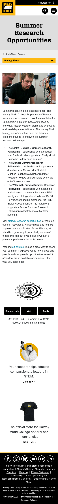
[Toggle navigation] (54, 11)
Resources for (44, 2)
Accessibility (16, 475)
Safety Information (15, 465)
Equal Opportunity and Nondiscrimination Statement (24, 477)
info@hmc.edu (37, 322)
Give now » (29, 381)
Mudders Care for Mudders (30, 468)
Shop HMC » (29, 442)
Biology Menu (11, 60)
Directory (23, 472)
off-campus (18, 247)
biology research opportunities (24, 221)
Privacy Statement (40, 472)
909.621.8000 (20, 322)
